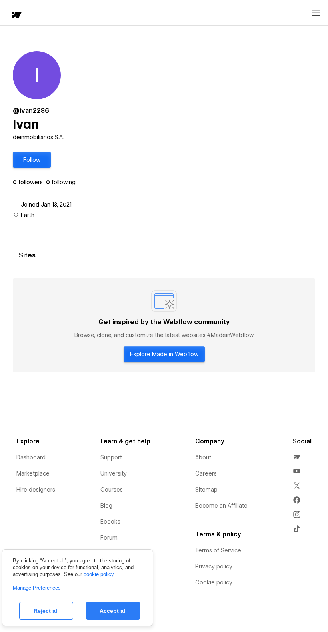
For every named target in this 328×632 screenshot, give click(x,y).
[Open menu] (316, 13)
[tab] (27, 255)
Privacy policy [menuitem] (213, 566)
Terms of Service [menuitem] (218, 550)
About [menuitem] (203, 457)
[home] (16, 15)
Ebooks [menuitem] (110, 521)
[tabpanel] (164, 325)
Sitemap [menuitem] (206, 489)
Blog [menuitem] (106, 505)
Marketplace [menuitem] (33, 473)
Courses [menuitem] (111, 489)
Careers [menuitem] (206, 473)
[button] (32, 160)
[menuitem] (297, 457)
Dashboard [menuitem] (31, 457)
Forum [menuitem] (109, 537)
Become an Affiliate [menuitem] (221, 505)
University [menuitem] (113, 473)
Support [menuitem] (111, 457)
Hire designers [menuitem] (35, 489)
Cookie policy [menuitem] (213, 582)
